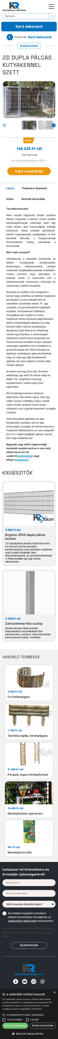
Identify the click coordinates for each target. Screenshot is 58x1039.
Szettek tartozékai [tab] (33, 199)
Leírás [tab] (10, 188)
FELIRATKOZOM (29, 945)
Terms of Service (42, 932)
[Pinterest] (42, 981)
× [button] (54, 992)
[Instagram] (33, 981)
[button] (29, 1033)
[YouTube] (24, 981)
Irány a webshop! (29, 171)
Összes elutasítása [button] (42, 1025)
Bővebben (37, 1008)
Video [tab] (10, 199)
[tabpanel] (31, 334)
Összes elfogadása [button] (15, 1025)
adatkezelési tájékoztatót (22, 920)
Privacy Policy (19, 932)
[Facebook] (15, 981)
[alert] (29, 1014)
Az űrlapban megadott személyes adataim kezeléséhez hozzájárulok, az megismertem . (31, 917)
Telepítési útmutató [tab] (34, 188)
